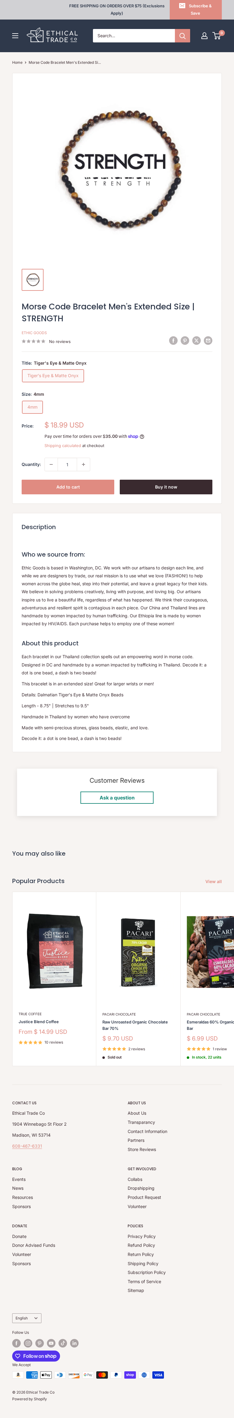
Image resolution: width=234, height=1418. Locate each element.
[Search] (182, 35)
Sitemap (136, 1290)
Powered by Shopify (29, 1399)
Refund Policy (141, 1245)
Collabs (135, 1179)
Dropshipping (141, 1188)
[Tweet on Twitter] (196, 340)
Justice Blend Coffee (39, 1021)
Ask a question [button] (117, 798)
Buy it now (166, 486)
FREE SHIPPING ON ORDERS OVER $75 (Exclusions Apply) (117, 9)
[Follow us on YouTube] (51, 1343)
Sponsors (21, 1206)
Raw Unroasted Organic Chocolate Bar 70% (135, 1024)
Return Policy (141, 1254)
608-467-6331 (27, 1146)
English (22, 1318)
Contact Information (147, 1131)
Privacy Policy (142, 1236)
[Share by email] (208, 340)
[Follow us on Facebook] (16, 1343)
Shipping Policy (143, 1263)
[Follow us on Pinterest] (39, 1343)
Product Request (144, 1197)
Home (17, 62)
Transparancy (141, 1122)
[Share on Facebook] (173, 340)
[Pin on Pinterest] (185, 340)
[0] (217, 35)
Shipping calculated (62, 445)
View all (214, 881)
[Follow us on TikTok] (62, 1343)
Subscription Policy (147, 1272)
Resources (22, 1197)
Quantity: (31, 464)
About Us (137, 1113)
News (17, 1188)
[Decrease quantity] (51, 464)
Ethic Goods (34, 332)
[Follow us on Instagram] (28, 1343)
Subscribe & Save (200, 9)
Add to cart (68, 486)
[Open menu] (15, 35)
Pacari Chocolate (119, 1014)
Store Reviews (142, 1149)
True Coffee (30, 1014)
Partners (136, 1140)
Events (19, 1179)
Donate (19, 1236)
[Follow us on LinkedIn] (74, 1343)
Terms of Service (144, 1281)
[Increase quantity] (83, 464)
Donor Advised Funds (33, 1245)
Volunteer (137, 1206)
